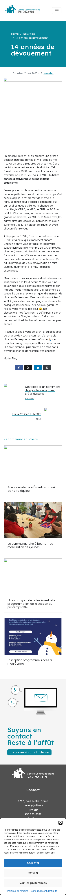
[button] (60, 823)
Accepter (33, 863)
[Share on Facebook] (19, 367)
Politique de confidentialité (43, 891)
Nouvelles (49, 73)
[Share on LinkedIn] (38, 367)
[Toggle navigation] (56, 10)
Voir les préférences (33, 883)
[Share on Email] (47, 367)
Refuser (33, 873)
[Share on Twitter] (28, 367)
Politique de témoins (17, 891)
